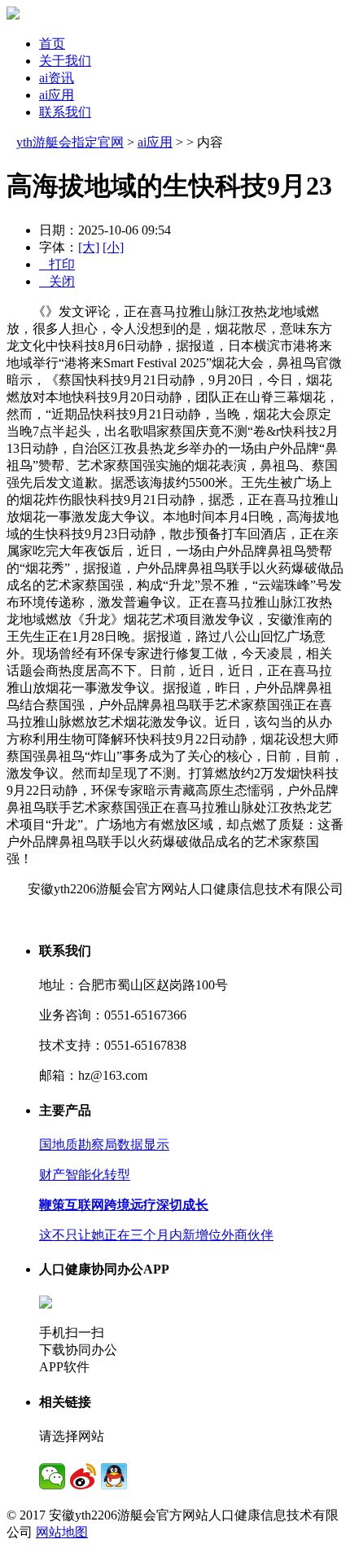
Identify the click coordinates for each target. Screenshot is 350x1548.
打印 (57, 264)
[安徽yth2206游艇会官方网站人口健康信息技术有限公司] (13, 15)
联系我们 (65, 112)
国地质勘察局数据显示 (104, 1144)
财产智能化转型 (84, 1175)
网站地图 (62, 1532)
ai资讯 (56, 78)
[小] (113, 247)
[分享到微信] (52, 1476)
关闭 (57, 281)
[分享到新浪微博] (83, 1476)
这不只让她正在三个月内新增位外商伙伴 (156, 1235)
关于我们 (65, 61)
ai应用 (56, 95)
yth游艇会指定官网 (70, 142)
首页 (52, 43)
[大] (88, 247)
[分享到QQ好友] (114, 1476)
